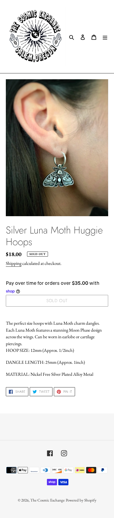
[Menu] (105, 36)
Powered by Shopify (81, 500)
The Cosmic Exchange (47, 500)
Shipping (13, 263)
